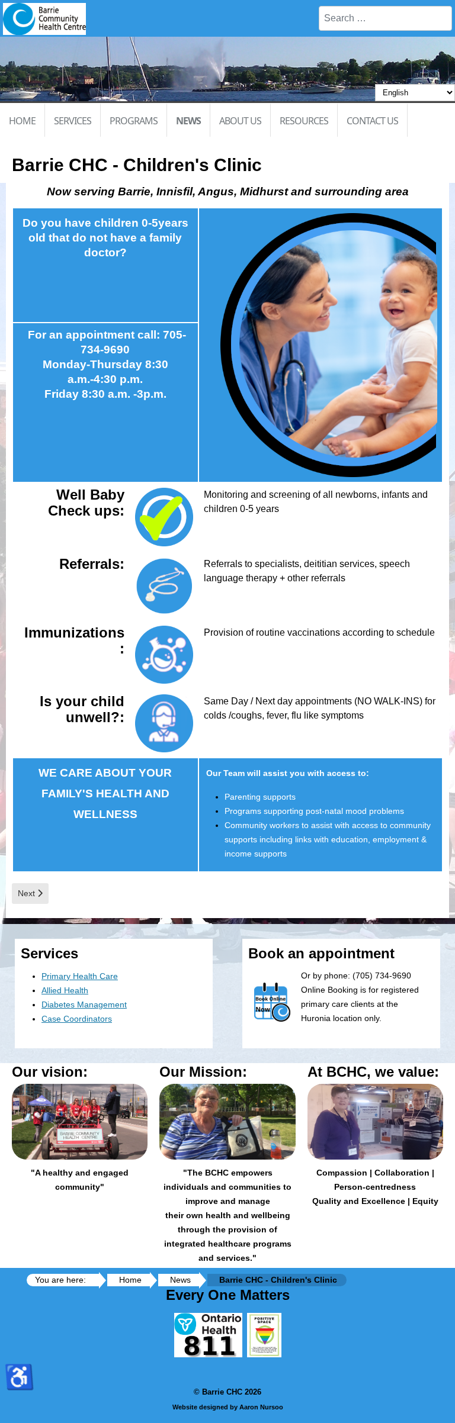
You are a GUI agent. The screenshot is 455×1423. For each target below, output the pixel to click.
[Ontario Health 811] (208, 1354)
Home (22, 120)
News (188, 120)
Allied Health (64, 990)
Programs (134, 120)
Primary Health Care (79, 976)
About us (240, 120)
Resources (304, 120)
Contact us (372, 120)
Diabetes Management (84, 1004)
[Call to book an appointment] (164, 517)
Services (72, 120)
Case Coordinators (76, 1018)
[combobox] (385, 18)
